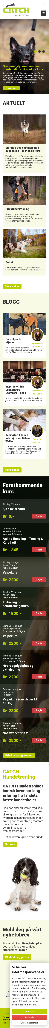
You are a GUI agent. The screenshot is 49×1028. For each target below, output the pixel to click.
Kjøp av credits (14, 509)
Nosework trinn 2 (15, 733)
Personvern (8, 1017)
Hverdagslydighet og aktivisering (18, 667)
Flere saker (12, 286)
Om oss (10, 844)
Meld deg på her (18, 957)
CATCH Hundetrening (19, 774)
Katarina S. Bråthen (12, 531)
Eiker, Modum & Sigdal (14, 631)
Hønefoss (8, 694)
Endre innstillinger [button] (29, 1023)
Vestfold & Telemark (13, 534)
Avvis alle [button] (29, 1017)
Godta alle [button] (29, 1011)
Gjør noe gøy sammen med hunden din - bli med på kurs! (23, 67)
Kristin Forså (9, 565)
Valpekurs (10, 572)
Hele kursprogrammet (19, 755)
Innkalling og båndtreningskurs (16, 604)
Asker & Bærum (10, 567)
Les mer (11, 88)
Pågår (39, 516)
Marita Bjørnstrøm (12, 628)
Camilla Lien (9, 692)
